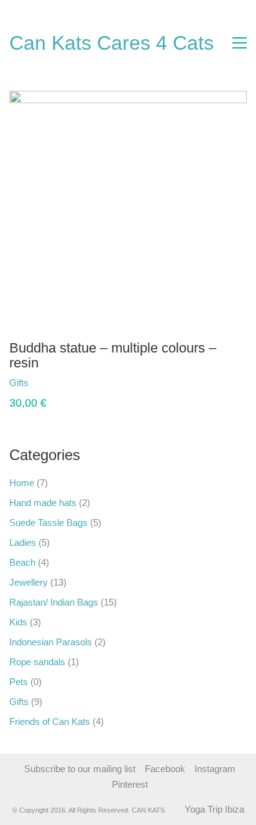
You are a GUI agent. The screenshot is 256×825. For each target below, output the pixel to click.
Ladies (22, 542)
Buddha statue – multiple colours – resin (112, 356)
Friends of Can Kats (49, 721)
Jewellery (28, 582)
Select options (37, 382)
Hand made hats (42, 502)
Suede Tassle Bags (48, 522)
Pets (18, 681)
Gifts (19, 701)
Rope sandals (37, 662)
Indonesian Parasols (50, 642)
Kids (18, 622)
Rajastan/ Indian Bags (53, 602)
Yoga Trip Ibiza (214, 809)
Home (21, 482)
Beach (22, 562)
